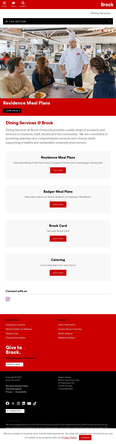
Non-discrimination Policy (17, 386)
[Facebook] (7, 403)
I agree (85, 437)
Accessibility (20, 392)
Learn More (58, 204)
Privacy (9, 392)
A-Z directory (14, 411)
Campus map (12, 333)
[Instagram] (8, 298)
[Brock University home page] (107, 4)
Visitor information (66, 324)
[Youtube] (29, 403)
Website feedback (66, 337)
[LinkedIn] (23, 403)
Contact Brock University (70, 329)
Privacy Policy (69, 437)
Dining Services (100, 13)
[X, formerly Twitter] (13, 403)
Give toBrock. (14, 349)
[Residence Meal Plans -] (58, 97)
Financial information (15, 337)
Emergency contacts (15, 324)
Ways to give (13, 364)
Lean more (58, 170)
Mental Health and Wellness (19, 329)
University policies (14, 389)
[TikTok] (34, 403)
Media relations (65, 333)
